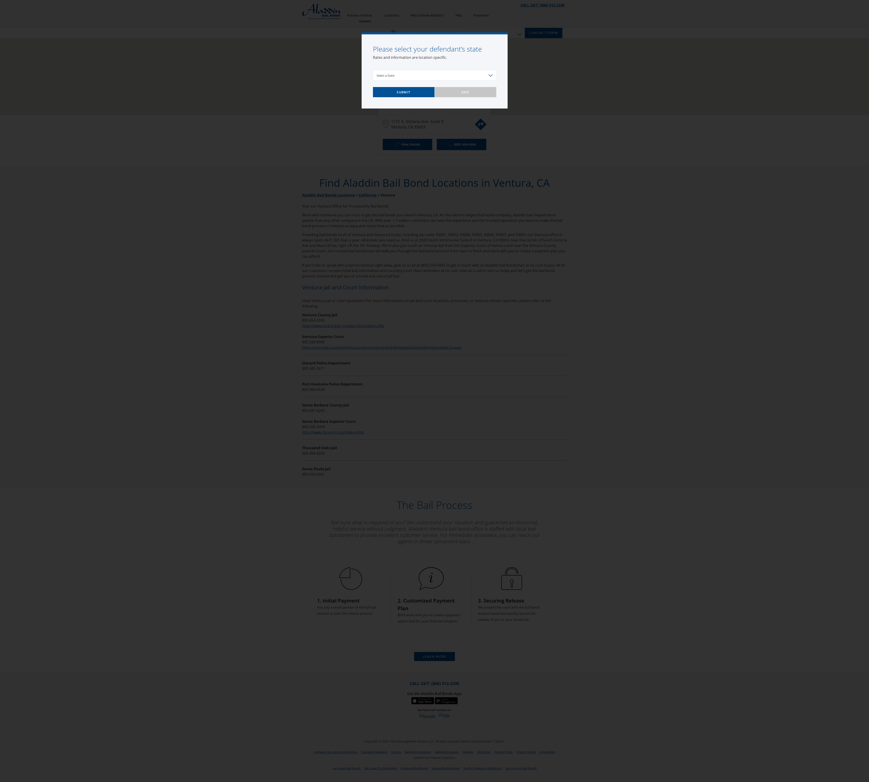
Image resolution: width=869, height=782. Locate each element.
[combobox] (434, 75)
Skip (465, 92)
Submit (403, 92)
